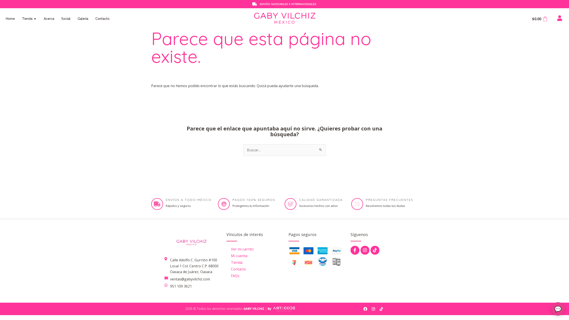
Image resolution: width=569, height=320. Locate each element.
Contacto (238, 269)
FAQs (235, 275)
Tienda (236, 262)
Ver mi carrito (242, 249)
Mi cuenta (239, 255)
